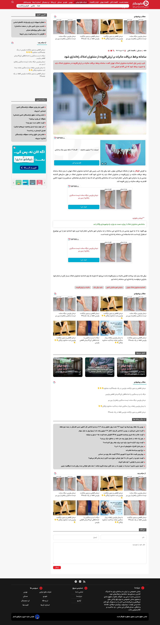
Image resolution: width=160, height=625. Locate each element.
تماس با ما (79, 592)
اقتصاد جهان (104, 2)
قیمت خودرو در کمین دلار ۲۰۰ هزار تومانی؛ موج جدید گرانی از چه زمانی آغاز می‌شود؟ (115, 458)
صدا (38, 6)
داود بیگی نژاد (98, 287)
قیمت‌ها (26, 605)
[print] (108, 50)
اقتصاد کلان (114, 2)
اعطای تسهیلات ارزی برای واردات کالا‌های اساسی (28, 22)
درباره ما (79, 596)
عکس (33, 6)
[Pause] (102, 163)
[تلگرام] (76, 581)
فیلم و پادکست (23, 6)
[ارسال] (111, 50)
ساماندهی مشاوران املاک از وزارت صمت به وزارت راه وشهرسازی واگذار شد (132, 373)
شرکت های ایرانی (81, 2)
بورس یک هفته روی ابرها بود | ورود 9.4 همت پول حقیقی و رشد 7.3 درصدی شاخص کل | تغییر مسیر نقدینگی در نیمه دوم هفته (101, 427)
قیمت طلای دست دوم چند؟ (35, 123)
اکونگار (137, 171)
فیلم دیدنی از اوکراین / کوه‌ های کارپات (130, 462)
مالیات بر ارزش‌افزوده (83, 287)
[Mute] (105, 163)
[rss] (84, 581)
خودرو (65, 2)
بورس (71, 2)
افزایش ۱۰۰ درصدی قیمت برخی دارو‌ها (32, 34)
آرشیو (79, 600)
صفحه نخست (123, 2)
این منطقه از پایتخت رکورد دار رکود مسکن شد (68, 373)
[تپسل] (55, 138)
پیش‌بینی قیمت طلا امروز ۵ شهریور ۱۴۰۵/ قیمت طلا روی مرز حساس (120, 454)
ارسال (57, 567)
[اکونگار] (139, 4)
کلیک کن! (84, 207)
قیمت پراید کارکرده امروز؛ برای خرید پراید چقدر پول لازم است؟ (123, 442)
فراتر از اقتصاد (94, 2)
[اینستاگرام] (80, 581)
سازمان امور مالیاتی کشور (114, 287)
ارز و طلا (53, 2)
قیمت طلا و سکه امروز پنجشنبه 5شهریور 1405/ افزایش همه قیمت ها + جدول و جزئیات (114, 435)
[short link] (114, 50)
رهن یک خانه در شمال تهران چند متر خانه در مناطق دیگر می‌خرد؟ (121, 439)
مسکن (59, 2)
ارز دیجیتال (46, 2)
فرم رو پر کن (76, 163)
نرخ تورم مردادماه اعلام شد (134, 450)
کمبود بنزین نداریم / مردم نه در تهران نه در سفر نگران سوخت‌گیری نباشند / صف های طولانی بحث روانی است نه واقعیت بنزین (102, 466)
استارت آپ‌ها (36, 2)
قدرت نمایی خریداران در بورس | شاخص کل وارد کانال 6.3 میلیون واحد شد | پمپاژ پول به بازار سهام (111, 431)
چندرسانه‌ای (27, 2)
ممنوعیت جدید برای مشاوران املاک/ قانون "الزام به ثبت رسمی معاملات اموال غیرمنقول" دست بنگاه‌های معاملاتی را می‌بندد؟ (100, 370)
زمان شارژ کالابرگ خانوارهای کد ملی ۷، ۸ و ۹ (129, 446)
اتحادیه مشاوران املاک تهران (135, 287)
